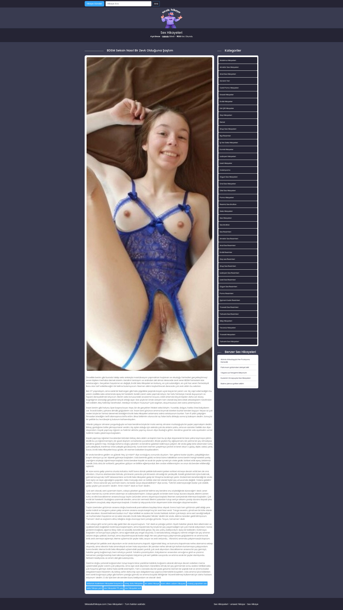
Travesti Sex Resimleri (229, 307)
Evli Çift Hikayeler (227, 108)
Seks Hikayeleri (226, 211)
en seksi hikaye (152, 583)
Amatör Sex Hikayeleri (229, 67)
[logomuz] (171, 18)
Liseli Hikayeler (226, 163)
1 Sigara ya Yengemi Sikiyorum (234, 373)
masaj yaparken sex (197, 583)
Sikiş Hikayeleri (226, 321)
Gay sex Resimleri (227, 259)
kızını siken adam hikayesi (173, 583)
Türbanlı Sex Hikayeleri (229, 341)
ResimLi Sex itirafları (228, 204)
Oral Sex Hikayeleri (228, 184)
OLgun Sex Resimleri (228, 286)
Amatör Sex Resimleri (229, 238)
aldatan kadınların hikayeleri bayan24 (105, 583)
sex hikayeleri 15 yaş (113, 588)
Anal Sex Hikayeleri (228, 74)
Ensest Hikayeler (227, 94)
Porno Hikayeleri (227, 197)
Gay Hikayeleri (226, 115)
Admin (165, 36)
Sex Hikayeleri (226, 218)
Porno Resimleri (226, 293)
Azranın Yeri (225, 81)
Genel (222, 122)
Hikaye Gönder (94, 3)
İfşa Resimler (225, 136)
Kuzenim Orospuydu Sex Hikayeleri (236, 378)
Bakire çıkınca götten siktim (232, 383)
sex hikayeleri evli (133, 588)
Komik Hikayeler (226, 149)
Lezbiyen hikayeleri (228, 156)
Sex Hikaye (252, 604)
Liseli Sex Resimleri (228, 280)
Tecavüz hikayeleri (228, 328)
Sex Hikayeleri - (222, 604)
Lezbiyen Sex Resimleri (229, 273)
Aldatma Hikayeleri (228, 60)
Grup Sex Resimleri (228, 266)
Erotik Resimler (226, 252)
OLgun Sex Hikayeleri (229, 177)
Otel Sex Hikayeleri (228, 190)
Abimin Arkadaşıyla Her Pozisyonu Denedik (235, 360)
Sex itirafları (225, 225)
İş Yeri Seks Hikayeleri (229, 142)
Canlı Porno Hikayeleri (229, 88)
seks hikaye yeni (94, 588)
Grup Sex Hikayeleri (228, 129)
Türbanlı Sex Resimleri (229, 314)
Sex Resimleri (225, 232)
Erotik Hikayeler (226, 101)
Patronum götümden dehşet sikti (235, 367)
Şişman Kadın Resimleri (230, 300)
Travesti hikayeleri (227, 334)
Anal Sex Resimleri (228, 245)
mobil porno (225, 170)
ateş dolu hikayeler (134, 583)
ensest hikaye (237, 604)
